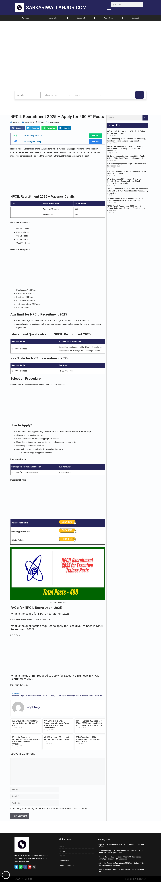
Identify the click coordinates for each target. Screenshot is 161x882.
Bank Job (135, 18)
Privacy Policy (64, 861)
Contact (62, 851)
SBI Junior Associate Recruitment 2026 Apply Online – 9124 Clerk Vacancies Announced (26, 740)
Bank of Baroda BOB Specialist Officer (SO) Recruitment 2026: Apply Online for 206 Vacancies (89, 723)
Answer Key (53, 18)
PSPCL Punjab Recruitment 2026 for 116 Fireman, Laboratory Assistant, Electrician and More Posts (126, 208)
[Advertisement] (70, 38)
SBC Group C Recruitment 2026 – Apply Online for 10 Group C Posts (25, 723)
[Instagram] (34, 867)
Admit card (26, 18)
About (62, 846)
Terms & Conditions (67, 865)
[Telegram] (16, 867)
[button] (17, 128)
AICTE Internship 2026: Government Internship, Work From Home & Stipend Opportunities (56, 724)
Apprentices (108, 18)
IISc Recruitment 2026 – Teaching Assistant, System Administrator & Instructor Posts (125, 199)
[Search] (145, 117)
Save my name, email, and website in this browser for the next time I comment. (50, 808)
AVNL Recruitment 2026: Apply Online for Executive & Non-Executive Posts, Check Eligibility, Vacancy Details (124, 181)
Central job (81, 18)
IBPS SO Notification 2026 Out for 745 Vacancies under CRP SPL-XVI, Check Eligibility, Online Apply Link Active (127, 191)
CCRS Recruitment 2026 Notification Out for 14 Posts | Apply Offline (88, 739)
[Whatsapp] (21, 867)
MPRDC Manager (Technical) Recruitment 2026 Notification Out (56, 739)
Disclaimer (63, 856)
